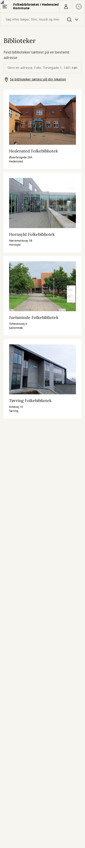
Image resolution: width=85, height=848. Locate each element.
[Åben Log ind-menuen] (65, 6)
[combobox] (42, 19)
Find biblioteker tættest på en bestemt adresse (36, 55)
